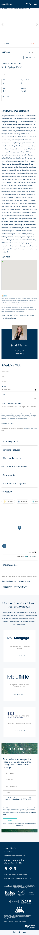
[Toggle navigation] (35, 4)
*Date (4, 386)
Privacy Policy (24, 418)
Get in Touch (27, 878)
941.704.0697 (19, 351)
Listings (9, 315)
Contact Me (19, 354)
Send (10, 820)
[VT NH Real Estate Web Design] (30, 927)
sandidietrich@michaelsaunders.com (14, 856)
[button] (3, 24)
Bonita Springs (24, 315)
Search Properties (10, 874)
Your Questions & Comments (12, 403)
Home (4, 315)
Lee (17, 315)
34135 (32, 315)
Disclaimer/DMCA (20, 921)
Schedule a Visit (11, 365)
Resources (18, 878)
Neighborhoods (22, 874)
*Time (3, 394)
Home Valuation (9, 878)
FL (14, 315)
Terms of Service (33, 428)
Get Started (18, 656)
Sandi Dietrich (7, 4)
